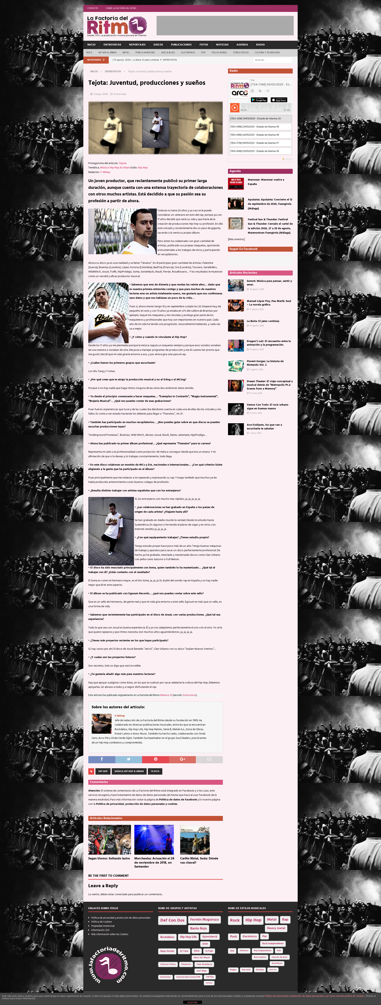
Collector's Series (168, 964)
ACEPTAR (192, 1002)
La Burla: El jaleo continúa (263, 321)
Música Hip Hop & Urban (115, 167)
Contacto (92, 8)
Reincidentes (165, 977)
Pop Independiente (262, 950)
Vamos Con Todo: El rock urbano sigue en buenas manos (267, 407)
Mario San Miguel (202, 957)
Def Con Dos (172, 920)
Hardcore (244, 950)
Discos (158, 45)
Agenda (242, 45)
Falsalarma (186, 964)
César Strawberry (204, 964)
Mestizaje (260, 969)
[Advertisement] (229, 25)
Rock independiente (273, 944)
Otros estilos (241, 52)
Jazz (232, 951)
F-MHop (105, 172)
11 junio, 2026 (256, 413)
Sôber (197, 951)
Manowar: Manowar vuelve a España (266, 182)
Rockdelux (167, 937)
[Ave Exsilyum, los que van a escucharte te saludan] (236, 429)
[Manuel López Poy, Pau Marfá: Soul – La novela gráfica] (236, 305)
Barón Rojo (198, 928)
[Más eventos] (236, 239)
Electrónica (188, 52)
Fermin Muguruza (204, 920)
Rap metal (246, 969)
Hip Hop (143, 167)
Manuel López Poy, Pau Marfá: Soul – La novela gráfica (269, 303)
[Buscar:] (273, 60)
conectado (121, 894)
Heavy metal (276, 928)
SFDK (205, 944)
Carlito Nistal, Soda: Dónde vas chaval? (199, 860)
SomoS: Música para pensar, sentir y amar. (269, 283)
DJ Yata (184, 951)
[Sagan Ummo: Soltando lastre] (109, 840)
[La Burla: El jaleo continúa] (236, 325)
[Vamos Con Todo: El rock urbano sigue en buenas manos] (236, 409)
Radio (260, 45)
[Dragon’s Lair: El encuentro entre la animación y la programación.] (236, 346)
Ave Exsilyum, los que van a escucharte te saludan (264, 427)
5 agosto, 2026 (256, 369)
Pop (203, 52)
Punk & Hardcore (145, 52)
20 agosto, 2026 (257, 289)
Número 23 (166, 695)
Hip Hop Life (188, 937)
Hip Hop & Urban (107, 52)
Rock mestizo (260, 957)
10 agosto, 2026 (257, 349)
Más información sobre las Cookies (109, 934)
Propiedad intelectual (102, 926)
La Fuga (209, 951)
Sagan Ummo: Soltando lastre (109, 858)
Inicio (91, 45)
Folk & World (219, 52)
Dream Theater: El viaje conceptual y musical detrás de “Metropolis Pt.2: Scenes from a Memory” (270, 385)
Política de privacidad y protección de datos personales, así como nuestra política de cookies (315, 996)
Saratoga (209, 983)
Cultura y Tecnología (267, 52)
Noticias (222, 45)
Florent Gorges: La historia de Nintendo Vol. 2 (265, 363)
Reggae (233, 969)
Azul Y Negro (202, 970)
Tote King (210, 977)
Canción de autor (280, 957)
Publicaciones (181, 45)
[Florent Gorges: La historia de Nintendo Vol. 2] (236, 366)
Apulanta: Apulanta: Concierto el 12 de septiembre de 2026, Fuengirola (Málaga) (270, 204)
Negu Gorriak (167, 951)
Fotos (204, 45)
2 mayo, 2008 (100, 94)
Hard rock (272, 969)
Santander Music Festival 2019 (188, 977)
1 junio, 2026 (255, 433)
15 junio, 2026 (256, 393)
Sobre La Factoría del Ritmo (121, 8)
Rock (89, 52)
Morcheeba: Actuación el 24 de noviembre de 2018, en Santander (154, 863)
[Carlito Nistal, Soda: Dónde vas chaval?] (201, 840)
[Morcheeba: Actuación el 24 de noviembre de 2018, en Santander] (155, 840)
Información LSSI (100, 930)
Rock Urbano (277, 963)
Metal (126, 52)
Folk (279, 950)
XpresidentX (209, 937)
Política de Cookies (101, 922)
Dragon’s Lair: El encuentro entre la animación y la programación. (269, 343)
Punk (233, 936)
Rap (285, 920)
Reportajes (137, 45)
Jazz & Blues (168, 52)
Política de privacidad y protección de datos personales (120, 918)
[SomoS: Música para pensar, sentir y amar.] (236, 285)
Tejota (122, 163)
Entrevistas (112, 45)
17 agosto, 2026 (257, 309)
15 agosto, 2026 (257, 326)
